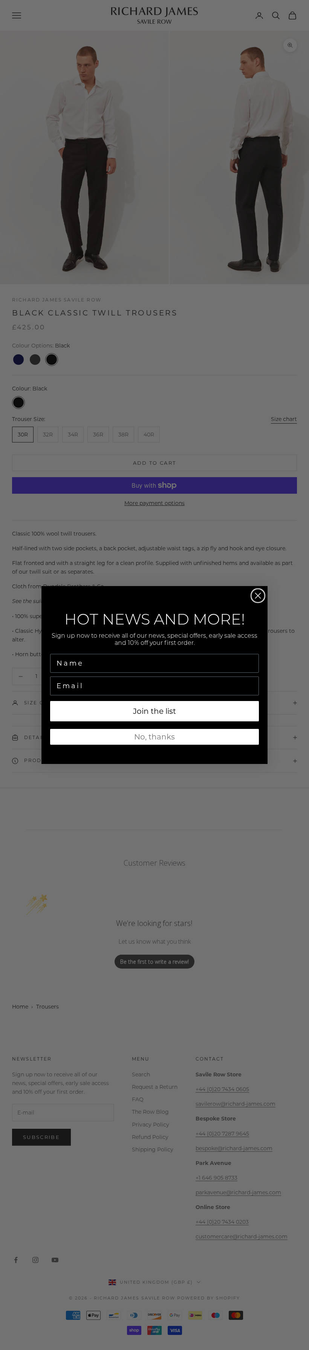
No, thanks (154, 736)
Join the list (154, 711)
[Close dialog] (258, 595)
